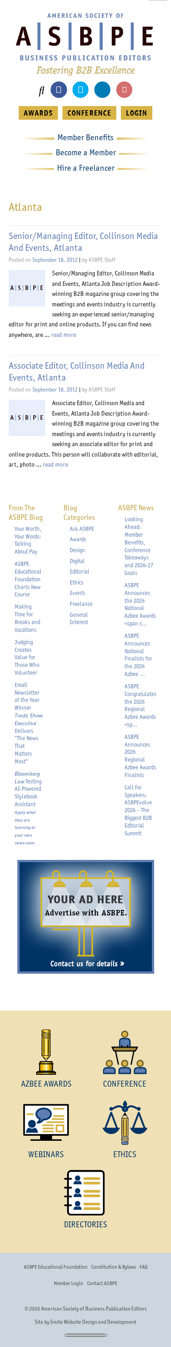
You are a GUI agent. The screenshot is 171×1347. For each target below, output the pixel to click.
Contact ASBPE (102, 1283)
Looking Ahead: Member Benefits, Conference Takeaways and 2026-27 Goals (138, 546)
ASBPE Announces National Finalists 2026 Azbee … (138, 654)
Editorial (79, 571)
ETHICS (124, 1154)
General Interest (79, 618)
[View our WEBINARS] (46, 1122)
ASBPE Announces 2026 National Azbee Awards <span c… (140, 604)
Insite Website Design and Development (93, 1322)
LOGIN (136, 112)
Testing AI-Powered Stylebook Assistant (28, 808)
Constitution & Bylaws (113, 1267)
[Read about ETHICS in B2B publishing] (125, 1122)
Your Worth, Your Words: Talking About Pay (28, 540)
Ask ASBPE (82, 528)
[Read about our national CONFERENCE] (125, 1052)
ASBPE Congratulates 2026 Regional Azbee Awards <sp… (140, 705)
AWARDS (38, 112)
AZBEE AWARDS (46, 1083)
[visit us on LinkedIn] (102, 89)
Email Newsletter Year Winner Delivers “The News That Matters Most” (28, 723)
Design (77, 550)
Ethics (76, 582)
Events (77, 593)
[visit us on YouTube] (124, 89)
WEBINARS (46, 1154)
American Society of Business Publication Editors (94, 1309)
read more (63, 334)
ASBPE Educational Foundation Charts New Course (28, 579)
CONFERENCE (89, 112)
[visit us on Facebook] (59, 89)
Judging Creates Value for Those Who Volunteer (27, 657)
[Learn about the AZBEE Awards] (46, 1052)
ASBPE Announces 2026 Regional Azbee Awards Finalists (140, 755)
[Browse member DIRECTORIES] (85, 1192)
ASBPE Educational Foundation (56, 1267)
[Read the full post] (27, 288)
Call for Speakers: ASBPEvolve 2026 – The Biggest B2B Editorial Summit (138, 810)
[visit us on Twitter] (80, 89)
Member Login (68, 1283)
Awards (78, 539)
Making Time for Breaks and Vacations (27, 618)
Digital (77, 561)
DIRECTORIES (85, 1224)
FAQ (143, 1267)
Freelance (81, 603)
